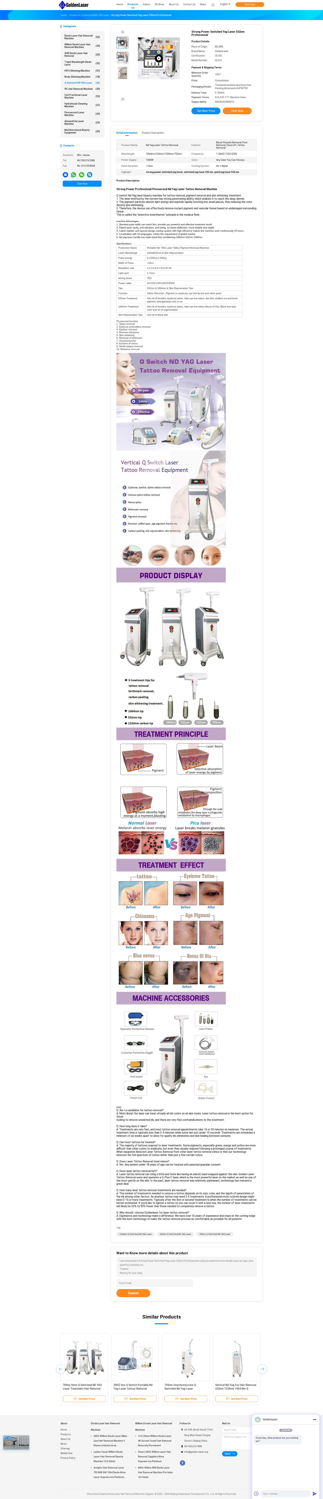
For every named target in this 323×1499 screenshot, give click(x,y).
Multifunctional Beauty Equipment (82, 131)
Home (64, 1429)
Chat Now (250, 4)
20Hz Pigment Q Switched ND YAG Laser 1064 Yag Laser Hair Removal (111, 1388)
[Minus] (315, 1420)
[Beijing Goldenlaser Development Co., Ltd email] (65, 174)
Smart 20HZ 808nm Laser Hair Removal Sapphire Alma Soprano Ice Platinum (154, 1457)
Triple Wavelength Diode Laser (82, 63)
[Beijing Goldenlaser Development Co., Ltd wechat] (81, 174)
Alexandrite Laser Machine (82, 122)
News (64, 1443)
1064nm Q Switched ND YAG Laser (135, 1234)
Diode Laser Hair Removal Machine (82, 37)
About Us (65, 1439)
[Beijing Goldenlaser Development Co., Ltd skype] (89, 174)
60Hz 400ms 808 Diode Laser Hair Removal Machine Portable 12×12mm (155, 1472)
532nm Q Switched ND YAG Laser (175, 1234)
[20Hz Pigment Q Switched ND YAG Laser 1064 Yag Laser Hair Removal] (111, 1356)
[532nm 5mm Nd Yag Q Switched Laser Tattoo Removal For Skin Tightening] (60, 1356)
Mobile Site (67, 1453)
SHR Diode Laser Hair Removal (82, 54)
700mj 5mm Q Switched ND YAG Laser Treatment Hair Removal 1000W (214, 1388)
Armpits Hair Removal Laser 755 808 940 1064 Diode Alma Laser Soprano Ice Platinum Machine (109, 1472)
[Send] (314, 1493)
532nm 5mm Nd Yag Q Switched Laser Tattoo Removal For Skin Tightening (59, 1388)
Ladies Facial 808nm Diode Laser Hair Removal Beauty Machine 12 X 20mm (108, 1457)
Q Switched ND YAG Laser (82, 82)
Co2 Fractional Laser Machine (82, 96)
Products (66, 1434)
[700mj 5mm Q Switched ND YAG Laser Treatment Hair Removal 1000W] (216, 1356)
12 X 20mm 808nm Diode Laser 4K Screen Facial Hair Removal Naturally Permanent (154, 1441)
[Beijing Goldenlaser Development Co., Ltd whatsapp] (73, 174)
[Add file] (256, 1493)
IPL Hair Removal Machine (82, 89)
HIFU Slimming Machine (82, 70)
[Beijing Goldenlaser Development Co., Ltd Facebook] (182, 1463)
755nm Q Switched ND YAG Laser (214, 1234)
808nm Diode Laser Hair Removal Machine (82, 45)
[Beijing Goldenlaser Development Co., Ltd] (73, 5)
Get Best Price (206, 110)
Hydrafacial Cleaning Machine (82, 105)
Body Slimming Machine (82, 76)
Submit (133, 1293)
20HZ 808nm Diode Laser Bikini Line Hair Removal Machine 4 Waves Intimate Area (110, 1441)
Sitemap (65, 1448)
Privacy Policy (68, 1458)
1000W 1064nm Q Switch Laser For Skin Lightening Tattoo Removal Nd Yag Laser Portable (160, 1388)
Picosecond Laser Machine (82, 113)
